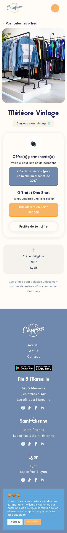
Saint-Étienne (33, 430)
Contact (33, 356)
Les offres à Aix (33, 394)
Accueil (33, 345)
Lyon (33, 466)
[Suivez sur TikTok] (29, 407)
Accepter (32, 521)
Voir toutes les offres (21, 23)
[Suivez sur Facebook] (35, 407)
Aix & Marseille (33, 388)
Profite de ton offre (33, 226)
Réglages (15, 521)
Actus (33, 351)
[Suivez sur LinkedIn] (42, 407)
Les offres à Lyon (33, 472)
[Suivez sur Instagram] (23, 407)
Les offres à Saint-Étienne (33, 436)
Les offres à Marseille (33, 400)
